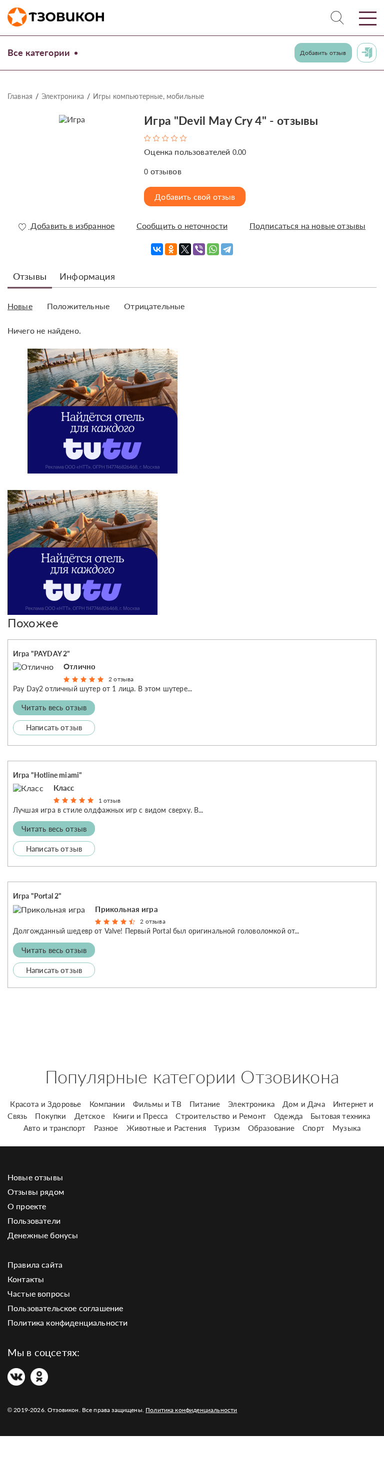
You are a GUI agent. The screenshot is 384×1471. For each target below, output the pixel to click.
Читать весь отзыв (54, 707)
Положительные (78, 306)
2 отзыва (121, 679)
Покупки (50, 1115)
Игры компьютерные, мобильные (148, 96)
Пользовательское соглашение (65, 1308)
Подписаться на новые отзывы (308, 225)
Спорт (313, 1127)
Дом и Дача (303, 1103)
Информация (87, 276)
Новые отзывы (35, 1177)
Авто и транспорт (55, 1127)
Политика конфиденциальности (68, 1322)
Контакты (26, 1279)
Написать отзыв (54, 727)
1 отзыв (109, 800)
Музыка (346, 1127)
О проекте (27, 1206)
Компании (107, 1103)
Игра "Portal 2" (37, 896)
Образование (271, 1127)
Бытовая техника (340, 1115)
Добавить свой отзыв (194, 196)
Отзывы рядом (36, 1191)
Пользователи (34, 1220)
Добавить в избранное (71, 225)
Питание (205, 1103)
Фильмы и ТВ (157, 1103)
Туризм (227, 1127)
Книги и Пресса (140, 1115)
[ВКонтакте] (157, 249)
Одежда (288, 1115)
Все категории (39, 52)
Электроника (63, 96)
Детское (89, 1115)
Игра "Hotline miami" (47, 775)
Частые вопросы (39, 1293)
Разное (106, 1127)
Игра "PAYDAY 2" (41, 653)
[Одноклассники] (171, 249)
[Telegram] (227, 249)
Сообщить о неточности (182, 225)
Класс (64, 787)
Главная (20, 96)
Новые (20, 306)
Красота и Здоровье (45, 1103)
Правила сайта (35, 1264)
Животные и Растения (166, 1127)
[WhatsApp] (213, 249)
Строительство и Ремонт (221, 1115)
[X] (185, 249)
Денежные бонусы (43, 1235)
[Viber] (199, 249)
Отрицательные (154, 306)
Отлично (80, 666)
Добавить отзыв (323, 52)
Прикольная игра (126, 909)
